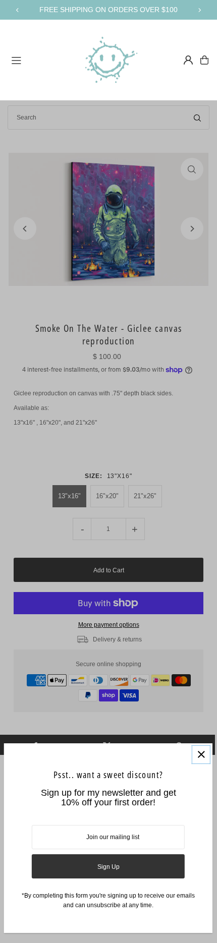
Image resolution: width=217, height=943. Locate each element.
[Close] (201, 754)
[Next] (199, 10)
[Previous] (18, 10)
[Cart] (204, 60)
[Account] (188, 60)
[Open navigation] (40, 59)
